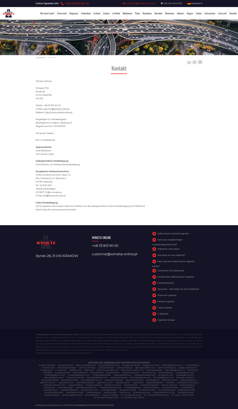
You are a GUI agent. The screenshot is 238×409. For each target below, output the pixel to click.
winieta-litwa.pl (131, 385)
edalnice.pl (89, 370)
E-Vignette (163, 314)
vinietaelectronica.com (188, 382)
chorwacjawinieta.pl (66, 367)
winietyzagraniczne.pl (72, 395)
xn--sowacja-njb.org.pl (131, 395)
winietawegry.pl (93, 392)
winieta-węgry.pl (187, 385)
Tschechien (86, 13)
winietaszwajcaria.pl (53, 392)
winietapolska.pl (108, 390)
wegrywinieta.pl (75, 385)
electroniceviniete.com (132, 370)
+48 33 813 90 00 (76, 3)
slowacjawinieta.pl (49, 380)
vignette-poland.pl (85, 382)
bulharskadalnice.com (172, 365)
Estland (97, 13)
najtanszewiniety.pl (122, 375)
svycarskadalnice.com (91, 380)
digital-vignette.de (187, 367)
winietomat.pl (110, 392)
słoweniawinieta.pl (134, 380)
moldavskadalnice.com (79, 375)
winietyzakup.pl (92, 395)
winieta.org (49, 387)
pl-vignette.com (166, 375)
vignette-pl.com (66, 382)
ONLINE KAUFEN (172, 3)
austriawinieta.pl (65, 365)
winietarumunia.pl (127, 390)
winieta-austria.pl (94, 385)
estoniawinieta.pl (154, 370)
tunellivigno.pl (152, 380)
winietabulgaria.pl (132, 387)
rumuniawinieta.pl (75, 377)
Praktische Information (169, 249)
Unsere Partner (165, 307)
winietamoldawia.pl (69, 390)
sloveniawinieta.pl (118, 377)
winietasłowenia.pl (74, 392)
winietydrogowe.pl (141, 392)
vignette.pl (138, 382)
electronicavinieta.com (108, 370)
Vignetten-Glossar (166, 320)
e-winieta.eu (61, 370)
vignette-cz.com (48, 382)
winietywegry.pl (51, 395)
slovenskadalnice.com (140, 377)
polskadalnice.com (185, 375)
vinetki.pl (170, 382)
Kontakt (233, 13)
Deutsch (196, 3)
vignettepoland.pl (154, 382)
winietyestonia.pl (186, 392)
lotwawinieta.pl (166, 372)
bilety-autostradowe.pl (109, 365)
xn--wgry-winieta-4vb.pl (182, 395)
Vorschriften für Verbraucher (171, 270)
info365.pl (48, 372)
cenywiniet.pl (48, 367)
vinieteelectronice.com (54, 385)
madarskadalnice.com (54, 375)
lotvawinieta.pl (149, 372)
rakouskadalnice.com (54, 377)
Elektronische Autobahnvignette (173, 233)
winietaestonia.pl (170, 387)
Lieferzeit (222, 13)
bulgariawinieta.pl (151, 365)
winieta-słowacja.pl (149, 385)
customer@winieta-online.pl (140, 3)
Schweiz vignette (166, 301)
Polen (137, 13)
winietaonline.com (89, 390)
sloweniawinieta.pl (69, 380)
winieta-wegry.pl (169, 385)
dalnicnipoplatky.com (145, 367)
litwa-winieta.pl (80, 372)
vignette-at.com (170, 380)
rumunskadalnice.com (97, 377)
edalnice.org (75, 370)
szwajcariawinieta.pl (114, 380)
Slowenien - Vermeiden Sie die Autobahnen (178, 289)
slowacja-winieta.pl (185, 377)
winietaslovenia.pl (147, 390)
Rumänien (147, 13)
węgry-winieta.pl (110, 395)
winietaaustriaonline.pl (86, 387)
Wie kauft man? (47, 13)
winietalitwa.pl (187, 387)
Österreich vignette (167, 295)
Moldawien (127, 13)
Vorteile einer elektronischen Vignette (176, 277)
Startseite (40, 57)
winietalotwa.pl (50, 390)
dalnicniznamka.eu (167, 367)
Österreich (62, 13)
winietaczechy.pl (151, 387)
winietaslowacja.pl (166, 390)
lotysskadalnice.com (185, 372)
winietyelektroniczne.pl (164, 392)
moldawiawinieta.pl (102, 375)
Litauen (106, 13)
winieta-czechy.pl (112, 385)
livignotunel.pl (112, 372)
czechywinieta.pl (106, 367)
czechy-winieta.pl (87, 367)
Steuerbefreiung (165, 283)
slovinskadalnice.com (164, 377)
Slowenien (169, 13)
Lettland (116, 13)
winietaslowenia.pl (186, 390)
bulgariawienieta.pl (131, 365)
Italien (199, 13)
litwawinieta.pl (96, 372)
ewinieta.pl (193, 370)
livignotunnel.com (130, 372)
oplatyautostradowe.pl (144, 375)
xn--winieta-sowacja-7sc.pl (106, 397)
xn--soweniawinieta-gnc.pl (156, 395)
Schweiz (180, 13)
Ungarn (190, 13)
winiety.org (125, 392)
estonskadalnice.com (175, 370)
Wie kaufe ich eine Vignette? (171, 255)
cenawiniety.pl (192, 365)
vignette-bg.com (188, 380)
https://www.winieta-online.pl (58, 112)
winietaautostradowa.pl (110, 387)
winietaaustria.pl (65, 387)
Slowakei (158, 13)
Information (210, 13)
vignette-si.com (122, 382)
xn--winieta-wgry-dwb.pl (132, 397)
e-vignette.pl (46, 370)
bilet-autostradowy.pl (86, 365)
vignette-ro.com (104, 382)
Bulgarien (73, 13)
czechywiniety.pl (124, 367)
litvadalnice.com (63, 372)
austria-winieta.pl (47, 365)
